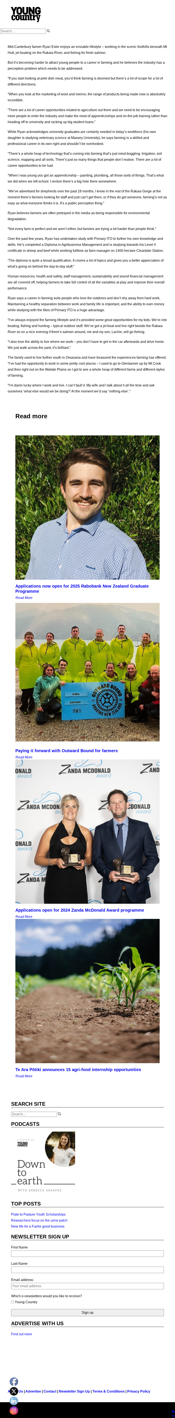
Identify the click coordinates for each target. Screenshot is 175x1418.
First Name (19, 1247)
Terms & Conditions (108, 1391)
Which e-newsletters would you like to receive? (46, 1296)
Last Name (19, 1263)
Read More (24, 598)
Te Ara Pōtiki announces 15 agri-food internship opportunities (78, 1069)
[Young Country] (26, 14)
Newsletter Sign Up (74, 1391)
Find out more (21, 1334)
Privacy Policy (138, 1391)
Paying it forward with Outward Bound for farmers (66, 750)
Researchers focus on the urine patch (39, 1220)
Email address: (22, 1280)
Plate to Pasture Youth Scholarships (38, 1214)
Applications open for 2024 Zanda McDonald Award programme (79, 910)
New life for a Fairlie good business (37, 1226)
